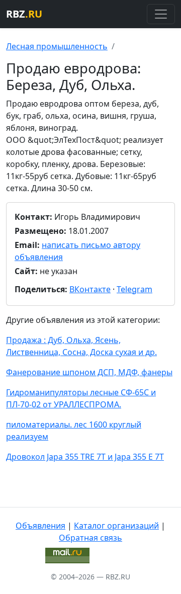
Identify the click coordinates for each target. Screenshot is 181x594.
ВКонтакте (90, 289)
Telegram (134, 289)
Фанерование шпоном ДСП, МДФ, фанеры (89, 372)
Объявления (40, 525)
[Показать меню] (161, 14)
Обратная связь (90, 537)
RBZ (24, 14)
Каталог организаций (116, 525)
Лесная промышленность (57, 46)
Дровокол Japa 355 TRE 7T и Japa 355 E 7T (85, 456)
